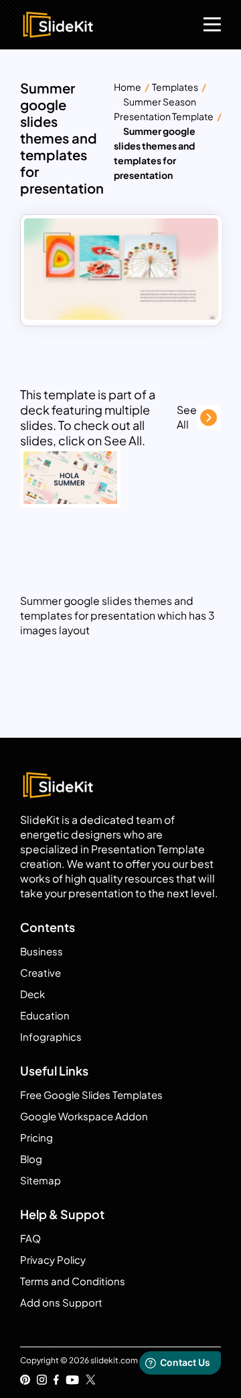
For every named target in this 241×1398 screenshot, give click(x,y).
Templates (175, 87)
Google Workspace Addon (84, 1116)
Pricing (36, 1137)
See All (187, 417)
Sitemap (40, 1180)
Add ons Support (61, 1302)
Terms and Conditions (72, 1280)
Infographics (51, 1036)
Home (127, 87)
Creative (40, 972)
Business (41, 951)
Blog (31, 1158)
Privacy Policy (53, 1259)
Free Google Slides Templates (91, 1094)
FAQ (30, 1238)
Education (45, 1015)
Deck (32, 993)
